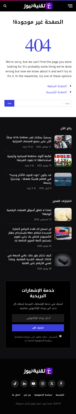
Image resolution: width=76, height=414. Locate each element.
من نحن (27, 395)
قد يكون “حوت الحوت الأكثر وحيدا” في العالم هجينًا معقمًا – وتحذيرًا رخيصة (30, 179)
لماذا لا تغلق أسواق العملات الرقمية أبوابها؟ (29, 212)
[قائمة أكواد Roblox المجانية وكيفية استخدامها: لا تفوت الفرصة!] (63, 160)
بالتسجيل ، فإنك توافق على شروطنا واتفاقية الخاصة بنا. (36, 339)
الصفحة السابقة (57, 86)
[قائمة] (70, 6)
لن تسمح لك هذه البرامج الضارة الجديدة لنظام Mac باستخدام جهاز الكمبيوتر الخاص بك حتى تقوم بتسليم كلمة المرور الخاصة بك (29, 234)
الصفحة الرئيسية (56, 92)
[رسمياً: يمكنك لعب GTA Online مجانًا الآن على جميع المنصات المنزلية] (63, 141)
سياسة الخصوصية (43, 341)
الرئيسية (60, 395)
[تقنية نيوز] (38, 6)
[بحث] (5, 6)
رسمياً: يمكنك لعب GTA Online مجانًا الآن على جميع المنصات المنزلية (29, 139)
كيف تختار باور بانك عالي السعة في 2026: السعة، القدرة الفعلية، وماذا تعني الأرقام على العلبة (29, 259)
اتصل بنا (16, 395)
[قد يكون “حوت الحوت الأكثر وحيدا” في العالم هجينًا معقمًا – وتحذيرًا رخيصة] (63, 179)
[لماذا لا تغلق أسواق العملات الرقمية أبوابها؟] (63, 214)
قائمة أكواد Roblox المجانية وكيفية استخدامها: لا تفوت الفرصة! (29, 158)
